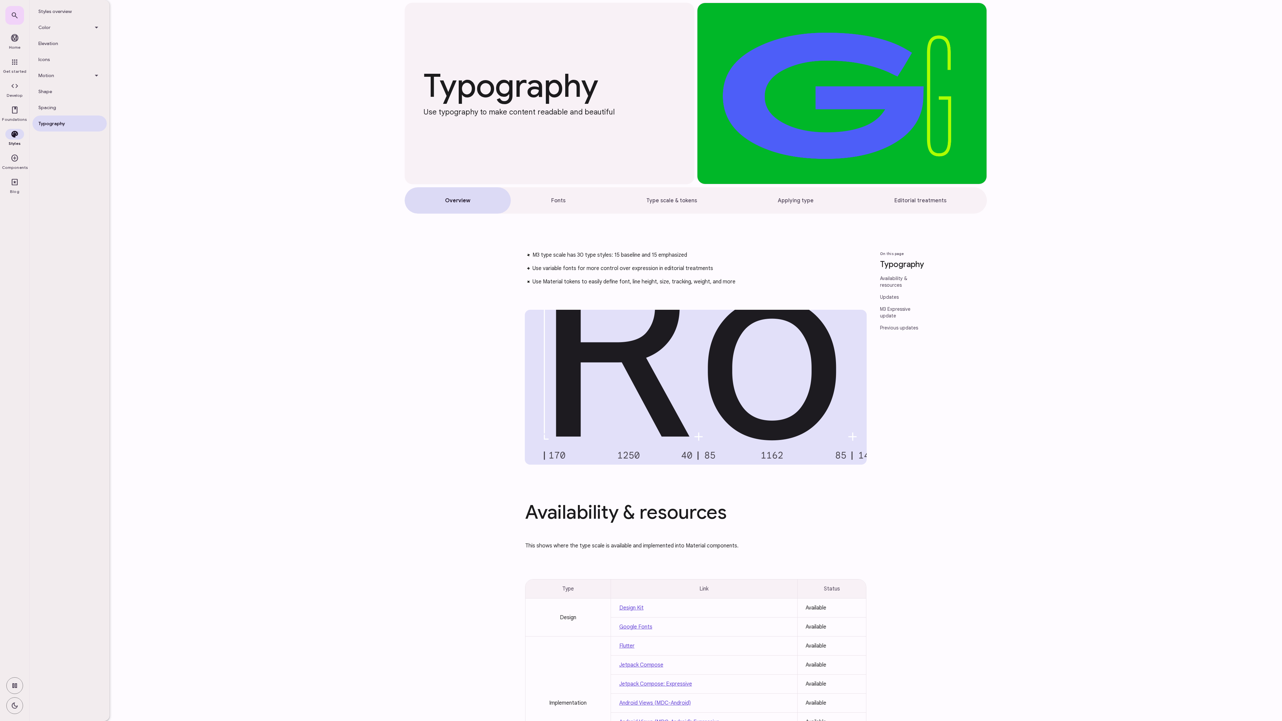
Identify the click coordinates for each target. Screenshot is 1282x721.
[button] (14, 90)
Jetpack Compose (641, 665)
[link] (14, 15)
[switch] (15, 686)
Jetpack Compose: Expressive (655, 684)
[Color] (69, 27)
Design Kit (631, 608)
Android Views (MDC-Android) (655, 703)
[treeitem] (69, 11)
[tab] (458, 200)
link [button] (510, 261)
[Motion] (69, 75)
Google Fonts (635, 627)
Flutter (627, 646)
